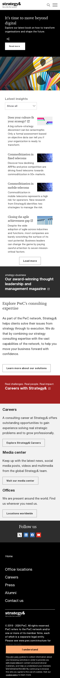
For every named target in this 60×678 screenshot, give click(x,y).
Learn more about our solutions (26, 368)
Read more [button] (14, 46)
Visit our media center (20, 480)
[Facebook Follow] (32, 535)
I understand (30, 649)
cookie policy (12, 675)
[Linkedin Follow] (26, 535)
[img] (8, 39)
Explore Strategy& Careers (23, 442)
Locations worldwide (19, 513)
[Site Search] (48, 5)
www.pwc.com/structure (33, 640)
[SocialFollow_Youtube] (38, 535)
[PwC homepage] (11, 5)
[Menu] (55, 4)
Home (9, 556)
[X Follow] (19, 535)
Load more (30, 260)
